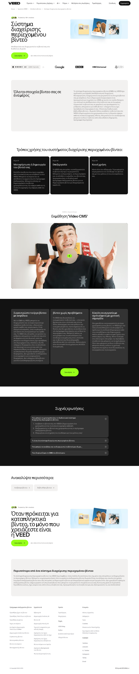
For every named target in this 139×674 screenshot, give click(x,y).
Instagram (85, 654)
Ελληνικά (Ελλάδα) (121, 668)
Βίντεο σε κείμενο (15, 644)
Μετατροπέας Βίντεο (17, 640)
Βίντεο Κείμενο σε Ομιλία (42, 644)
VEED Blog (61, 626)
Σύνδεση (112, 3)
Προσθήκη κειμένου (16, 620)
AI (57, 3)
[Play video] (69, 256)
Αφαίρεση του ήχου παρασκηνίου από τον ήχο (42, 634)
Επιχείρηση (62, 616)
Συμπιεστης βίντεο (16, 637)
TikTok (84, 658)
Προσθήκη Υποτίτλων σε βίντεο (20, 616)
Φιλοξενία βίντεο (35, 9)
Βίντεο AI (37, 620)
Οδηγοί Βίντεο (63, 637)
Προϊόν (29, 3)
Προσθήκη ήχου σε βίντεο (18, 613)
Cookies (85, 624)
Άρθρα (60, 630)
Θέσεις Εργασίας (88, 613)
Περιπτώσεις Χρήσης (45, 3)
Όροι (84, 620)
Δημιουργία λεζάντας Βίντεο (19, 633)
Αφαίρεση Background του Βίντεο (41, 649)
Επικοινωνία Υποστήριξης (91, 627)
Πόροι (64, 3)
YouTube (85, 643)
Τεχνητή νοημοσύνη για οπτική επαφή (42, 628)
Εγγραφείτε (124, 3)
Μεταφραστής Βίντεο (17, 648)
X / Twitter (85, 650)
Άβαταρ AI (37, 613)
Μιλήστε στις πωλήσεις (80, 3)
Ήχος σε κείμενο (15, 624)
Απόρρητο (85, 616)
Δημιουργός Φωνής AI (41, 624)
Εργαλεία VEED (22, 9)
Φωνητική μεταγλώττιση (42, 654)
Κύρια (13, 9)
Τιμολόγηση (96, 3)
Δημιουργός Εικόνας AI (41, 616)
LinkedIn (85, 647)
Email (84, 661)
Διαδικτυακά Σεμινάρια (66, 634)
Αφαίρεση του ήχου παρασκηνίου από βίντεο (42, 640)
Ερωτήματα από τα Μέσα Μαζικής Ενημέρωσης (90, 632)
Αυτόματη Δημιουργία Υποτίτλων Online (17, 628)
